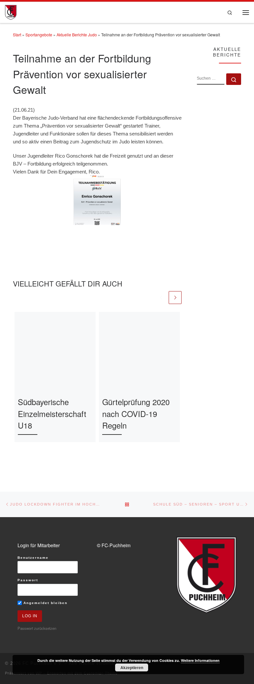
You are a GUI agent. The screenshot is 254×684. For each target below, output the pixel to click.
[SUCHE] (211, 79)
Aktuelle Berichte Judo (77, 34)
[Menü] (245, 12)
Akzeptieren (131, 667)
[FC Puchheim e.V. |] (11, 11)
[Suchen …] (233, 79)
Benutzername (33, 557)
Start (17, 34)
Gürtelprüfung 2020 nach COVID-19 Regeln (136, 413)
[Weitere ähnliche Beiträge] (175, 297)
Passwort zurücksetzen (37, 628)
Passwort (28, 580)
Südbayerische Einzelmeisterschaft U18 (52, 413)
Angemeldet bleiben (44, 603)
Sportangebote (38, 34)
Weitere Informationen (200, 660)
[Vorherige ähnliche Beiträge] (161, 297)
